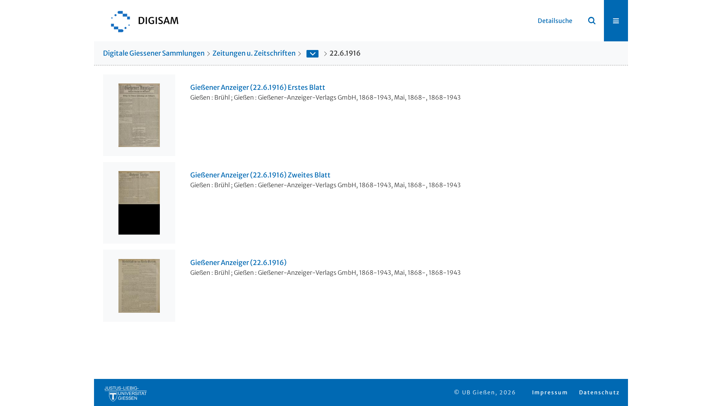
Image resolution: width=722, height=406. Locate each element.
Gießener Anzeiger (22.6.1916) (238, 263)
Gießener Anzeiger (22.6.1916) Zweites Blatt (260, 175)
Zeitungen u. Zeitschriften (254, 53)
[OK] (592, 20)
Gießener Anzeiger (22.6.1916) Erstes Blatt (257, 87)
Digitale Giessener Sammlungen (154, 53)
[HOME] (141, 20)
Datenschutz (599, 392)
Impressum (550, 392)
